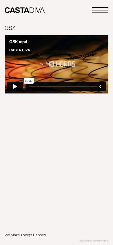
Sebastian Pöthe (101, 241)
